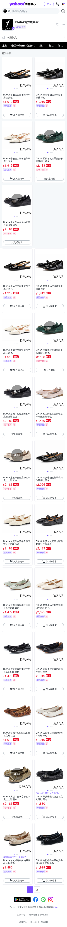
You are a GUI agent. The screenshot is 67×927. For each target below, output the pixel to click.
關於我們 (33, 914)
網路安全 (23, 921)
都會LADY (52, 45)
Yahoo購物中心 (22, 4)
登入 (49, 4)
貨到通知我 (49, 178)
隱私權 (34, 921)
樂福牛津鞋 (43, 45)
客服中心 (21, 914)
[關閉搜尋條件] (8, 11)
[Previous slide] (4, 72)
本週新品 (12, 37)
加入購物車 (18, 114)
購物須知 (44, 914)
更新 (55, 906)
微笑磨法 (61, 45)
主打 (4, 45)
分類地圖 (44, 921)
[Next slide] (30, 72)
